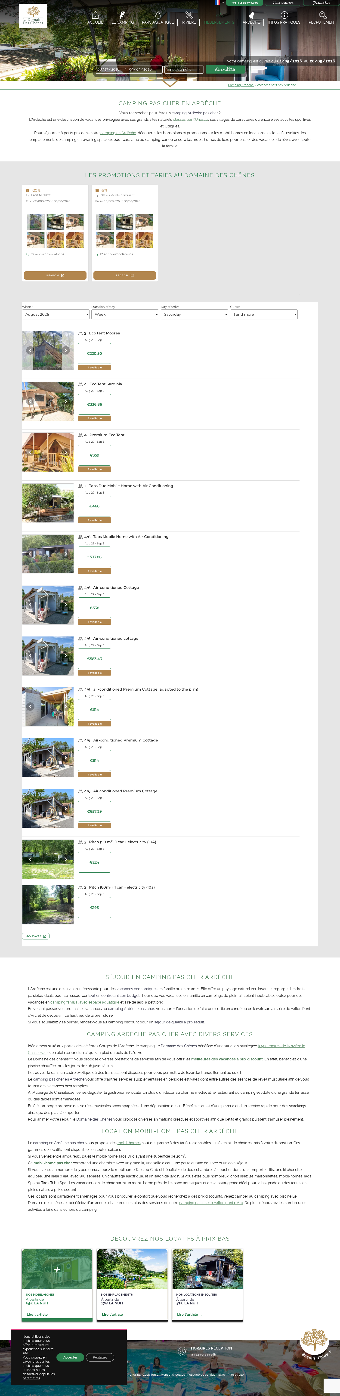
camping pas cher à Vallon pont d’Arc (211, 1203)
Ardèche (251, 22)
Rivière (189, 22)
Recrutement (322, 22)
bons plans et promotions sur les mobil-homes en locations (214, 133)
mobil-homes (129, 1143)
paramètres (31, 1378)
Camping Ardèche (241, 85)
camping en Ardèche (118, 133)
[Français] (219, 3)
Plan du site (236, 1374)
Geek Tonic (150, 1374)
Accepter (70, 1357)
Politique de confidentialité (206, 1374)
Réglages (100, 1357)
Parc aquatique (158, 22)
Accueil (95, 22)
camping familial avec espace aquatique (84, 1002)
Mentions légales (173, 1374)
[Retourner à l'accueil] (33, 17)
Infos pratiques (284, 22)
